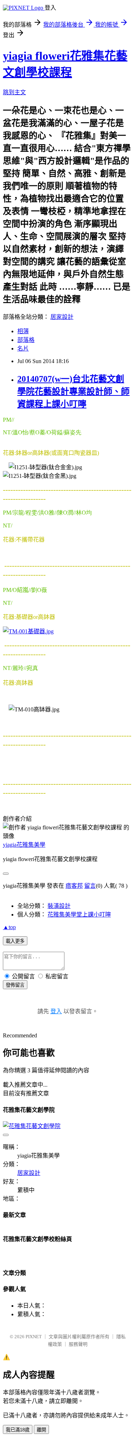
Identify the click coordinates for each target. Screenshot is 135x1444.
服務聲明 (78, 1344)
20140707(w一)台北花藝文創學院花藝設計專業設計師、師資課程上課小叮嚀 (73, 391)
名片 (23, 348)
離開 (41, 1429)
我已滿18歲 (18, 1429)
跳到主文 (14, 92)
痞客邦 (74, 886)
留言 (90, 886)
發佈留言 (15, 985)
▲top (9, 927)
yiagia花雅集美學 (24, 845)
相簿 (23, 331)
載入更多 (15, 941)
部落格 (26, 340)
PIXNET (34, 1336)
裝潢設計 (59, 906)
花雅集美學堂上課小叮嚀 (79, 914)
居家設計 (61, 317)
